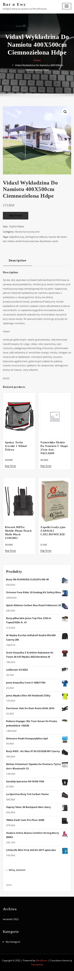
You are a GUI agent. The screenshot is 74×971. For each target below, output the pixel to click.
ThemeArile (37, 964)
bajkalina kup (16, 236)
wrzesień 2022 (11, 919)
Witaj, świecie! (17, 870)
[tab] (17, 262)
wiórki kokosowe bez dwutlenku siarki (36, 241)
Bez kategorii (13, 941)
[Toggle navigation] (66, 6)
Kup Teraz (15, 215)
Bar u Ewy (14, 4)
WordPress (41, 960)
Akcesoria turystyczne (27, 231)
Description (17, 260)
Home (37, 60)
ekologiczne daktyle (36, 236)
